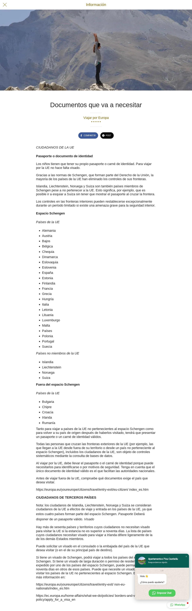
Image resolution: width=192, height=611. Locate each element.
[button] (186, 556)
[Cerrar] (5, 5)
